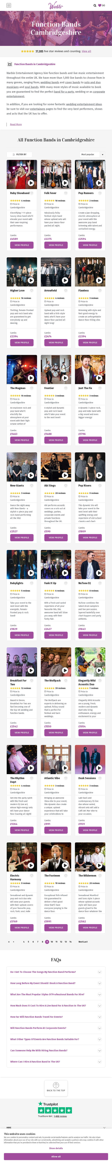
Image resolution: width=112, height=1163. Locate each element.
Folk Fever (50, 193)
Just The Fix (85, 388)
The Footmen (52, 875)
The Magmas (17, 388)
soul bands (31, 87)
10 (52, 942)
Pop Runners (85, 193)
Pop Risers (84, 485)
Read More (16, 124)
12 (61, 942)
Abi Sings (50, 485)
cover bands (72, 82)
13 (66, 942)
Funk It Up (50, 583)
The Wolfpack (52, 680)
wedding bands (50, 82)
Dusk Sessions (87, 778)
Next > (81, 942)
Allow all (56, 1156)
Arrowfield (50, 290)
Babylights (16, 583)
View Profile (22, 245)
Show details (56, 1148)
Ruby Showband (19, 193)
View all (86, 51)
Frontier (49, 388)
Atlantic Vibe (52, 778)
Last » (85, 942)
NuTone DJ (84, 583)
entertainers (37, 109)
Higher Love (17, 290)
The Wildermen (87, 875)
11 (56, 942)
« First (9, 942)
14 (70, 942)
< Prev (14, 942)
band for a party (64, 91)
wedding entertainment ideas (84, 104)
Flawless (83, 290)
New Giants (17, 485)
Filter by (21, 154)
